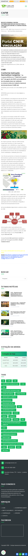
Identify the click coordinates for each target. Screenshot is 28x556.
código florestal (21, 393)
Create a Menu (23, 551)
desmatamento (7, 400)
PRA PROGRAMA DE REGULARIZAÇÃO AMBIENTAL (12, 423)
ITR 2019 (16, 413)
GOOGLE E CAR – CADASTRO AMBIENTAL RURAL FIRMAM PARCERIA (18, 304)
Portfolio (16, 419)
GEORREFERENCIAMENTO (9, 410)
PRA (23, 419)
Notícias (4, 31)
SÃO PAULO (5, 450)
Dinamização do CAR (8, 403)
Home (3, 15)
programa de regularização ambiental (13, 431)
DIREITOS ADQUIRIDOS (7, 510)
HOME (3, 508)
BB (3, 381)
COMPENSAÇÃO (6, 513)
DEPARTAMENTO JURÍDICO (9, 397)
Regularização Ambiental (9, 434)
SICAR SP (11, 447)
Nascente (12, 416)
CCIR (23, 384)
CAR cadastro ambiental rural (10, 384)
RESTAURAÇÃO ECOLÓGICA (9, 440)
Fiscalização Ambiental (9, 406)
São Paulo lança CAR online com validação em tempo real (18, 313)
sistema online (7, 83)
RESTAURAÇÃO (19, 510)
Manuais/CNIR (8, 234)
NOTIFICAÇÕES (6, 419)
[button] (3, 552)
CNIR (4, 387)
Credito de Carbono (8, 393)
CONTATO (5, 515)
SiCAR (4, 447)
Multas (4, 416)
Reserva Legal (6, 437)
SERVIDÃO (17, 513)
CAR (15, 381)
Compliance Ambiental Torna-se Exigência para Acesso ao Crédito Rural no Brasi (18, 322)
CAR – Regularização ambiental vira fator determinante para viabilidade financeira (17, 294)
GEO (19, 406)
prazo (4, 428)
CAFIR (8, 381)
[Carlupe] (7, 6)
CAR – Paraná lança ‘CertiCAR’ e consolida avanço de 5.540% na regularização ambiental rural (17, 333)
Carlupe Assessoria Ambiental (18, 29)
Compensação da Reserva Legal (11, 390)
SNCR (18, 447)
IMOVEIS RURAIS (6, 413)
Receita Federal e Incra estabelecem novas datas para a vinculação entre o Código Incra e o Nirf (13, 25)
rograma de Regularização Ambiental (12, 444)
